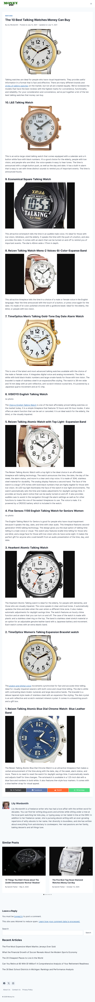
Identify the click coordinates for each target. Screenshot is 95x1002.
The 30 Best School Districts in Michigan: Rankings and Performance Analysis (38, 969)
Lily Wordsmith (12, 25)
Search (5, 929)
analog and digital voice (20, 686)
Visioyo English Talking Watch (22, 405)
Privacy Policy (27, 990)
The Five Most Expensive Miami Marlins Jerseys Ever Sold (29, 946)
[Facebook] (4, 983)
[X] (9, 983)
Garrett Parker (12, 887)
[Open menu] (91, 3)
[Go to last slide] (5, 870)
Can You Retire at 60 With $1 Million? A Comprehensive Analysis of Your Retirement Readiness (45, 964)
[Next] (89, 870)
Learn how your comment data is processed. (59, 921)
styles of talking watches (16, 86)
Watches (9, 16)
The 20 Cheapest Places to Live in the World (22, 958)
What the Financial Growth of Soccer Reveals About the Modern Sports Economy (39, 952)
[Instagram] (13, 983)
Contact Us (16, 990)
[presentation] (24, 861)
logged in (18, 916)
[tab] (43, 894)
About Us (6, 990)
